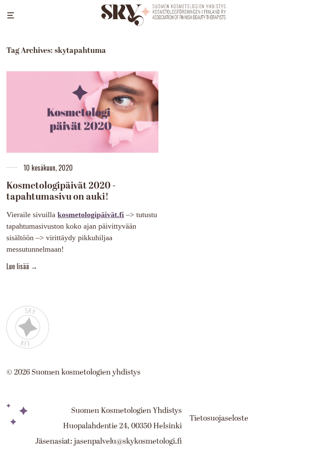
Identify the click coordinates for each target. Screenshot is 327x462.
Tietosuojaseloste (218, 418)
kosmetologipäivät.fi (90, 214)
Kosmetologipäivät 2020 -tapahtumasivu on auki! (60, 191)
